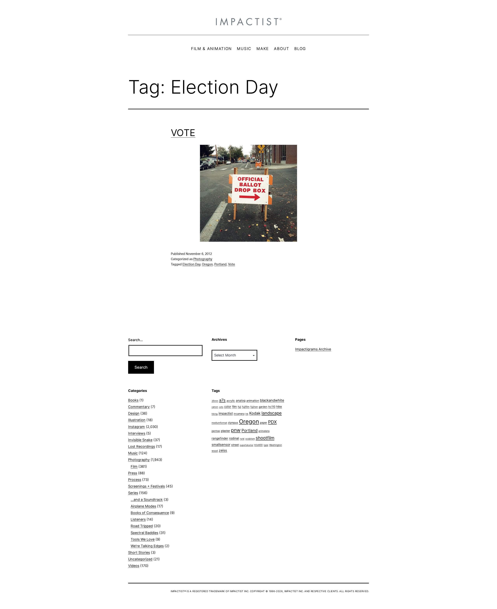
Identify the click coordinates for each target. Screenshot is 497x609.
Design (133, 413)
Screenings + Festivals (146, 486)
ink (246, 413)
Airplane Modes (143, 506)
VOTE (183, 132)
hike (279, 406)
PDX (272, 421)
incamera (239, 413)
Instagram (136, 427)
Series (133, 493)
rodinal (234, 438)
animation (252, 400)
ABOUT (281, 48)
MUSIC (244, 48)
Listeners (138, 519)
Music (133, 453)
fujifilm (245, 406)
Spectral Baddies (144, 533)
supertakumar (246, 445)
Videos (133, 566)
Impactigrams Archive (313, 349)
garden (263, 406)
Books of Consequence (150, 513)
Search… (135, 340)
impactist (226, 413)
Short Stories (139, 552)
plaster (225, 431)
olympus (233, 422)
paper (263, 422)
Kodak (255, 413)
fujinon (254, 406)
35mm (215, 400)
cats (221, 407)
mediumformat (219, 422)
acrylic (231, 400)
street (235, 445)
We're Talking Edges (147, 546)
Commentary (139, 407)
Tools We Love (143, 539)
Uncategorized (140, 559)
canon (215, 406)
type (266, 445)
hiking (215, 414)
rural (242, 438)
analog (240, 400)
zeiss (223, 450)
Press (132, 473)
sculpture (250, 438)
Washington (275, 445)
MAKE (262, 48)
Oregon (207, 264)
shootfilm (265, 437)
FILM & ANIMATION (211, 48)
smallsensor (221, 445)
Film (134, 466)
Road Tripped (142, 526)
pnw (236, 430)
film (234, 406)
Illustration (136, 420)
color (227, 406)
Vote (231, 264)
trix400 (258, 444)
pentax (216, 430)
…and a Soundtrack (147, 500)
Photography (202, 259)
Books (133, 400)
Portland (220, 264)
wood (215, 450)
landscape (272, 413)
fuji (239, 406)
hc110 (271, 406)
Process (134, 480)
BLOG (300, 48)
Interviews (136, 433)
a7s (222, 400)
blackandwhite (272, 400)
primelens (264, 431)
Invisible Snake (140, 440)
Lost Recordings (141, 446)
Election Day (191, 264)
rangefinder (220, 438)
